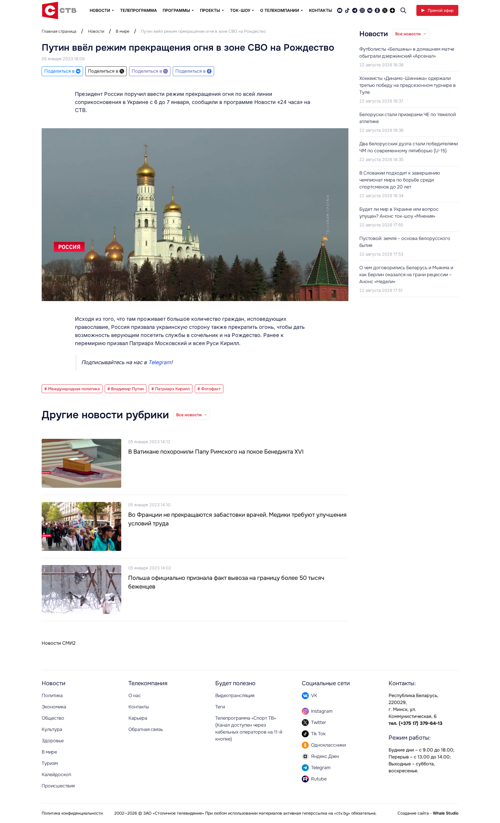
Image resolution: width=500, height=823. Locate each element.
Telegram (159, 362)
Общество (53, 718)
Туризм (50, 763)
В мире (122, 31)
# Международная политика (72, 388)
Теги (220, 707)
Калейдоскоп (56, 774)
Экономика (54, 707)
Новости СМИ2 (59, 643)
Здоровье (53, 741)
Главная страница (59, 31)
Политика (52, 695)
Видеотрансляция (234, 695)
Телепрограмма (138, 10)
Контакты (320, 10)
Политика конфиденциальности (72, 813)
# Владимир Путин (125, 388)
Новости (96, 31)
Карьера (137, 718)
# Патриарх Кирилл (170, 388)
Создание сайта (413, 813)
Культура (52, 729)
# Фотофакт (209, 388)
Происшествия (58, 786)
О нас (134, 695)
